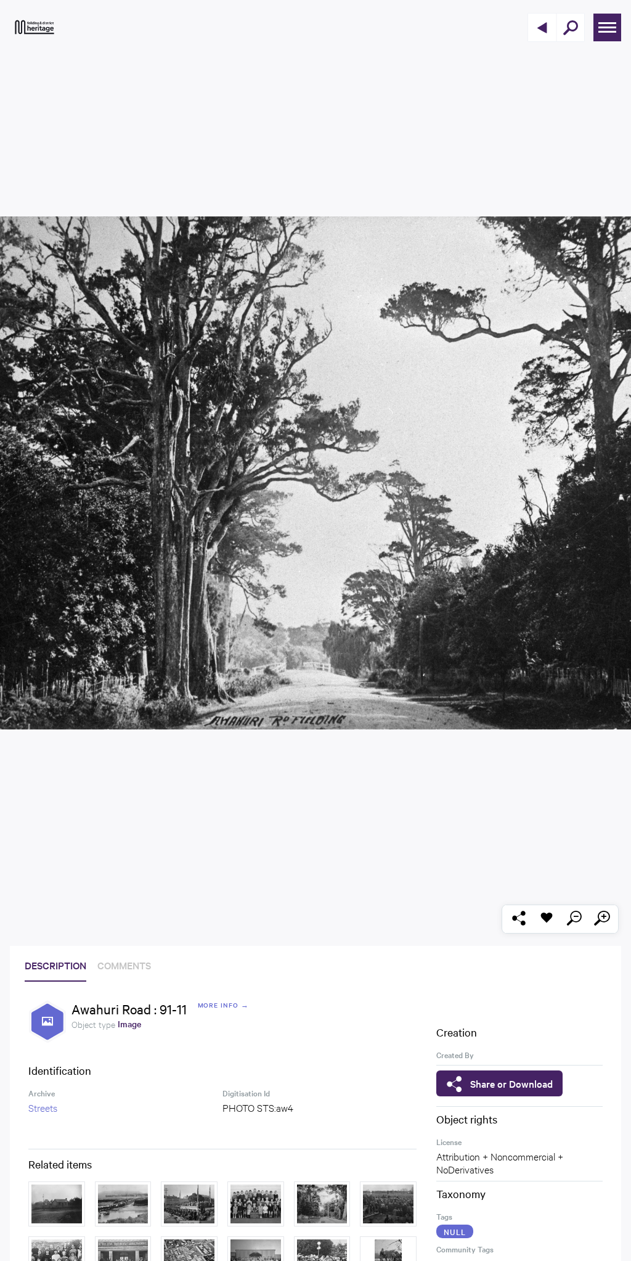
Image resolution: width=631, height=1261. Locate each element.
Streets (42, 1107)
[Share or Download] (518, 919)
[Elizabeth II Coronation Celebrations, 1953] (189, 1203)
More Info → (223, 1004)
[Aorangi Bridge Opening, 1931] (388, 1203)
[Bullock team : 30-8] (123, 1203)
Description (55, 965)
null (455, 1231)
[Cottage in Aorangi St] (56, 1203)
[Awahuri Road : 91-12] (322, 1203)
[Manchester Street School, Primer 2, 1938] (255, 1203)
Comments (124, 965)
